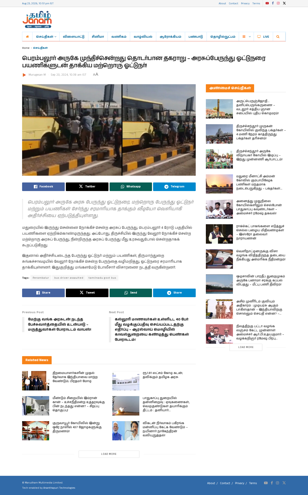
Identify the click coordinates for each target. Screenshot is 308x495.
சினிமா (98, 36)
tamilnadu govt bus (102, 278)
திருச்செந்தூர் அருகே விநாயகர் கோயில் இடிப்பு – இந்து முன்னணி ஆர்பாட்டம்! (259, 155)
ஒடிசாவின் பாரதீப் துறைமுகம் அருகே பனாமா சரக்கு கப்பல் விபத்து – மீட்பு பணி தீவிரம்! (260, 280)
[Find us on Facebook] (273, 3)
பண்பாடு (195, 36)
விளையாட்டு (74, 36)
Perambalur (41, 278)
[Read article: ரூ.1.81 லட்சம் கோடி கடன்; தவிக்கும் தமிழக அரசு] (125, 380)
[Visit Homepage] (37, 19)
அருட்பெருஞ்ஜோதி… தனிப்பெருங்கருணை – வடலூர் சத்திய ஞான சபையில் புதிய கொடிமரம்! (257, 107)
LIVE (266, 36)
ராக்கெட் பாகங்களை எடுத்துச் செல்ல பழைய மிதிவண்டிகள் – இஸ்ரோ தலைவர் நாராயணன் (260, 232)
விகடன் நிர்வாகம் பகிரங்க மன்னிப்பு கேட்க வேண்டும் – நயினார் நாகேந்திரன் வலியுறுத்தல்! (165, 429)
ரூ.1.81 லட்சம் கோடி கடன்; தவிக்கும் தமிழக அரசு (163, 375)
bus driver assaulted (68, 278)
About (222, 3)
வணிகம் (118, 36)
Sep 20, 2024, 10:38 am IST (68, 75)
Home (26, 47)
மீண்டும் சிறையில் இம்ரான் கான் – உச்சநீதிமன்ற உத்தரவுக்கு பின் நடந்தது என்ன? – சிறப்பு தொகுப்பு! (79, 404)
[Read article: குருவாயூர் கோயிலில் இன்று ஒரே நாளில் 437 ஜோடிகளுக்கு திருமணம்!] (35, 431)
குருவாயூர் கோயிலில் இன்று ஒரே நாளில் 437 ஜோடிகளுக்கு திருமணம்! (77, 427)
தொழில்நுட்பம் (222, 36)
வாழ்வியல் (143, 36)
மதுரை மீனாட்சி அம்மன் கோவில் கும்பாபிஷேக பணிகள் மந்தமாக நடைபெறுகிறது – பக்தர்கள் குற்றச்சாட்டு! (258, 184)
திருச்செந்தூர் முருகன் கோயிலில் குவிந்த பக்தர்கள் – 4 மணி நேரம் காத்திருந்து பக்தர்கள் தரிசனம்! (261, 132)
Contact (233, 3)
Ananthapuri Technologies (59, 488)
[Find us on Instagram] (278, 3)
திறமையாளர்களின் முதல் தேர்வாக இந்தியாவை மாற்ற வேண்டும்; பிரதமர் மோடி (75, 377)
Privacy (245, 3)
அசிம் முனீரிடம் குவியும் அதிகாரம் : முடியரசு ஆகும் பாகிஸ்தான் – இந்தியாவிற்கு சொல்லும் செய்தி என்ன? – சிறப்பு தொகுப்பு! (259, 309)
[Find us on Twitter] (284, 3)
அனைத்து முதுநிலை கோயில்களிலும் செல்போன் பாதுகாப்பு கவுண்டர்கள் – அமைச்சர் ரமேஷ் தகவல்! (259, 207)
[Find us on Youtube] (267, 3)
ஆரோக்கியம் (170, 36)
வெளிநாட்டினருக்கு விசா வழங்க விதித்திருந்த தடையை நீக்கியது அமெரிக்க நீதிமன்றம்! (260, 255)
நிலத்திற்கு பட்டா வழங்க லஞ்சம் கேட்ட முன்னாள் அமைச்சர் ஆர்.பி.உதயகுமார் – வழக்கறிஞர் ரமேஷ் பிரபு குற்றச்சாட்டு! (260, 334)
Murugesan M (37, 75)
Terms (256, 3)
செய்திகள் (44, 36)
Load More (109, 454)
